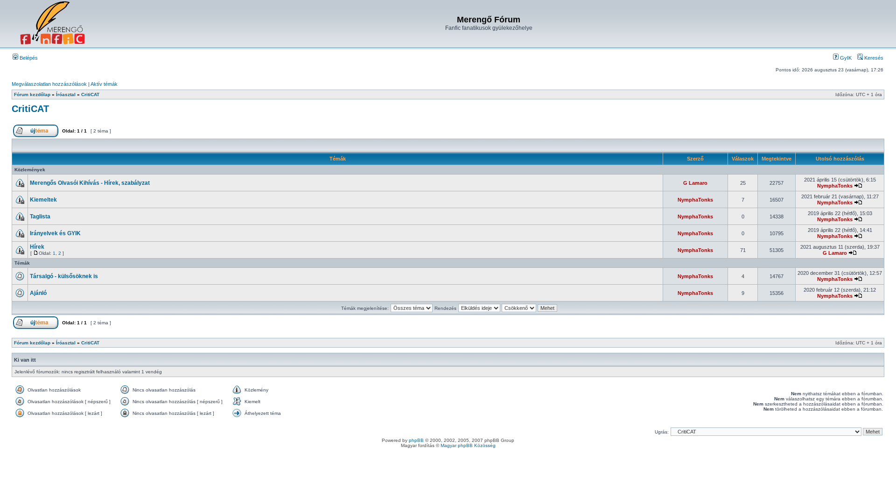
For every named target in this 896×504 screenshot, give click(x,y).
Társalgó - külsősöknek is (64, 276)
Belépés (28, 58)
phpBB (416, 440)
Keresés (873, 58)
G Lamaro (695, 183)
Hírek (37, 247)
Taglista (40, 216)
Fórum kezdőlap (32, 94)
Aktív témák (104, 84)
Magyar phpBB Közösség (468, 445)
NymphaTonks (835, 186)
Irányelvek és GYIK (55, 233)
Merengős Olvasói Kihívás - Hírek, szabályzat (90, 183)
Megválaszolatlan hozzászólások (49, 84)
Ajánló (38, 293)
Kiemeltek (43, 199)
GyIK (845, 58)
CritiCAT (90, 94)
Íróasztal (66, 94)
